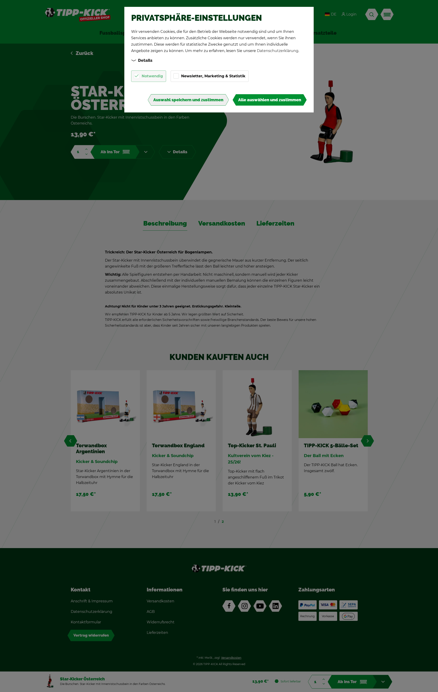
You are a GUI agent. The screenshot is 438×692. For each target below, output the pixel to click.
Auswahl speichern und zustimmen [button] (188, 99)
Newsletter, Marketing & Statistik (213, 76)
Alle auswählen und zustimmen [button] (269, 99)
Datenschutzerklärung (277, 51)
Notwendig (152, 76)
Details (145, 60)
